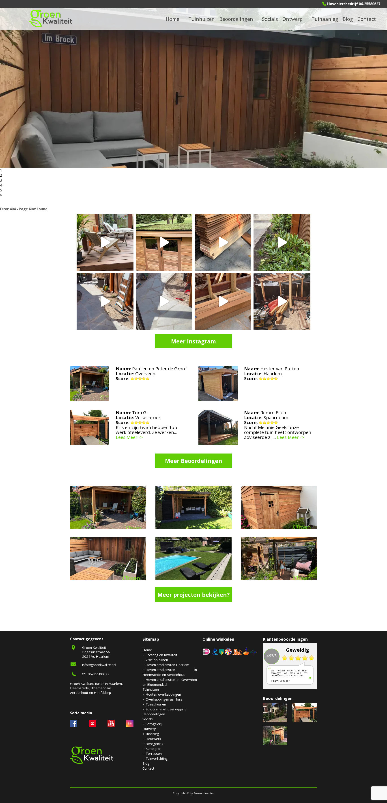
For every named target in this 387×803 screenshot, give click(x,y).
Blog (348, 18)
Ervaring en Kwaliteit (161, 655)
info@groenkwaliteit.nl (99, 664)
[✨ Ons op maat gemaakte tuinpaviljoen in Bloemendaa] (164, 242)
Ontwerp (292, 18)
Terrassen (154, 753)
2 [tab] (1, 175)
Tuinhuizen (150, 689)
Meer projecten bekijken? (193, 594)
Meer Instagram (193, 341)
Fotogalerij (276, 19)
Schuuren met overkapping (166, 709)
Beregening (154, 743)
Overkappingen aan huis (164, 699)
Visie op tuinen (157, 660)
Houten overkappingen (163, 694)
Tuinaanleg (150, 733)
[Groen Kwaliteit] (50, 18)
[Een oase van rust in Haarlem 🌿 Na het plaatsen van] (282, 301)
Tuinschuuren (156, 704)
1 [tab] (1, 170)
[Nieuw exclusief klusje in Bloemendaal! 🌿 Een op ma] (223, 242)
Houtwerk (153, 738)
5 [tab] (1, 190)
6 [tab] (1, 195)
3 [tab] (1, 180)
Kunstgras (153, 748)
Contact (366, 18)
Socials (147, 719)
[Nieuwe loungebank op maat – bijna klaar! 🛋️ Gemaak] (223, 301)
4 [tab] (1, 185)
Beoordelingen (236, 18)
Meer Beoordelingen (193, 460)
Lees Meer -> (129, 437)
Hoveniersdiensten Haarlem (167, 664)
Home (147, 650)
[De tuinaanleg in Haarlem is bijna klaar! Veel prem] (164, 301)
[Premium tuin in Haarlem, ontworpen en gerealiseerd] (282, 242)
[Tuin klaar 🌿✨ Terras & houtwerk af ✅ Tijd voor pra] (105, 301)
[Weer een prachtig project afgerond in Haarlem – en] (105, 242)
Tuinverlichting (330, 19)
